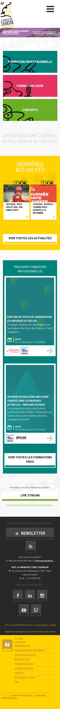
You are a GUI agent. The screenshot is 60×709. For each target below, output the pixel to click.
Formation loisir (24, 664)
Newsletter (33, 533)
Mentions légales (22, 695)
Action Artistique (25, 677)
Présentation (22, 646)
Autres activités (24, 668)
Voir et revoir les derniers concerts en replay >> (30, 505)
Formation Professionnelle (30, 650)
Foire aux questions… (44, 561)
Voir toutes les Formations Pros (30, 459)
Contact (19, 673)
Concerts (20, 642)
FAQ (16, 682)
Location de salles (25, 655)
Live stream (30, 495)
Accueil (19, 639)
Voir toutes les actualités (30, 238)
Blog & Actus (22, 659)
